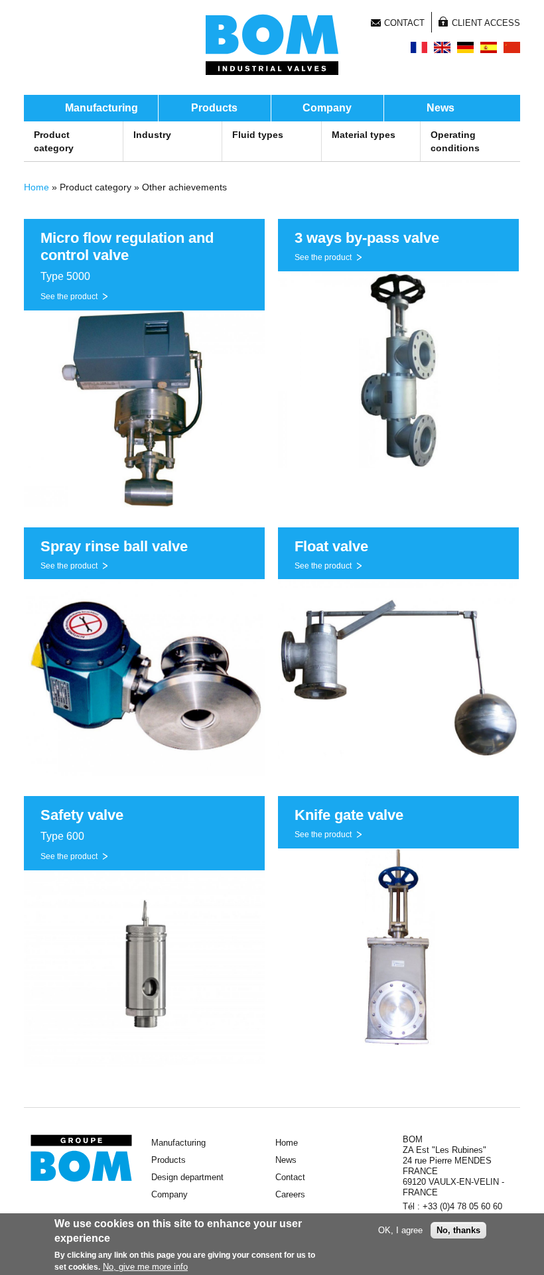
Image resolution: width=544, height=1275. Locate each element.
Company (327, 107)
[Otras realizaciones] (488, 47)
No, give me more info (145, 1267)
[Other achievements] (442, 47)
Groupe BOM (81, 1158)
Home (36, 187)
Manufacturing (101, 107)
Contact (404, 23)
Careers (290, 1194)
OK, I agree (400, 1230)
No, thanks (458, 1230)
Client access (486, 23)
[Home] (272, 44)
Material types (363, 134)
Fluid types (257, 134)
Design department (187, 1177)
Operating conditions (455, 141)
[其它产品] (512, 47)
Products (214, 107)
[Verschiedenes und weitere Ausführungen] (465, 47)
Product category (54, 141)
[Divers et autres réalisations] (419, 47)
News (440, 107)
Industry (152, 134)
